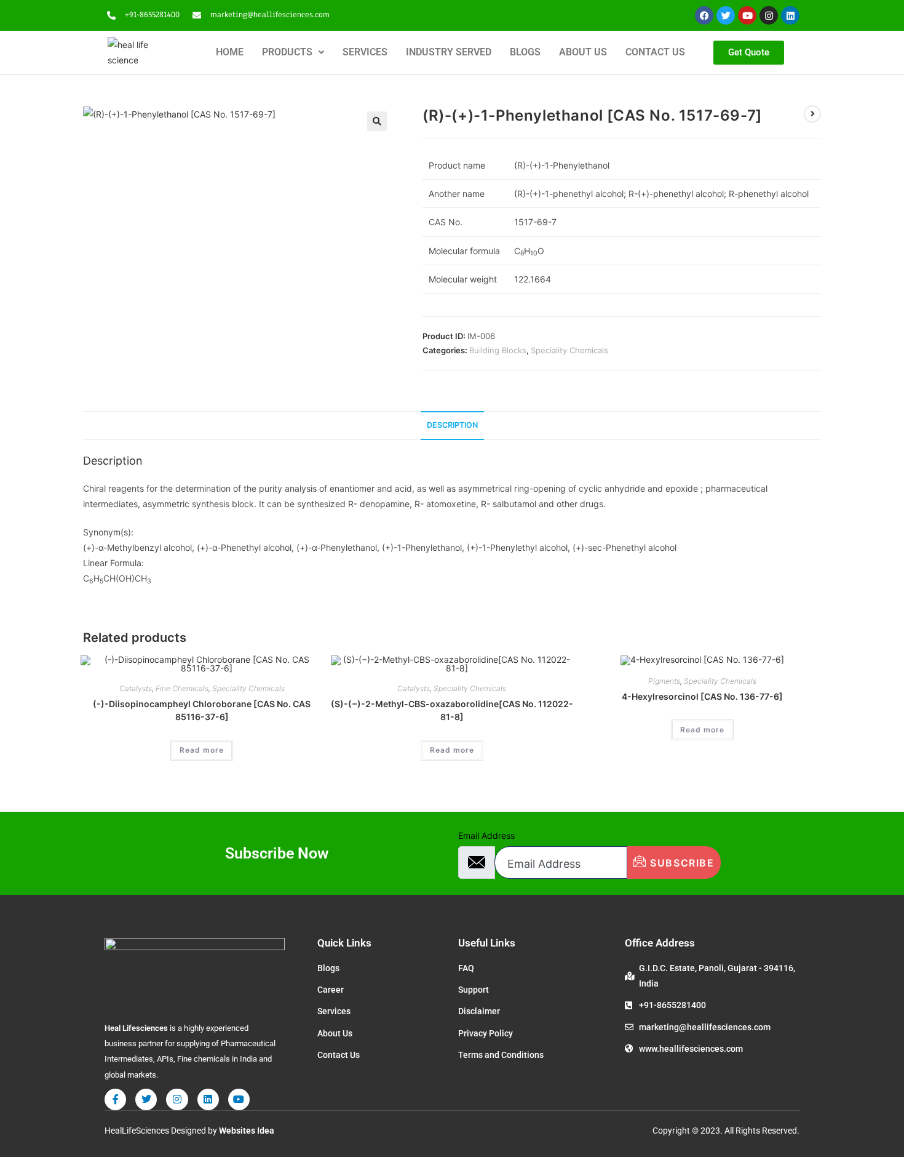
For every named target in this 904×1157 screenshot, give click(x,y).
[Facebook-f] (115, 1099)
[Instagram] (768, 15)
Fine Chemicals (182, 688)
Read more (202, 750)
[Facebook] (704, 15)
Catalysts (135, 688)
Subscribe (681, 863)
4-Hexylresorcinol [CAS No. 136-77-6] (702, 696)
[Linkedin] (790, 15)
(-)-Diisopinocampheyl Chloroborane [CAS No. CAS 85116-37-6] (202, 710)
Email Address (486, 835)
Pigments (664, 681)
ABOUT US (583, 52)
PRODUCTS (287, 52)
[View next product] (812, 113)
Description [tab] (452, 425)
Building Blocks (497, 350)
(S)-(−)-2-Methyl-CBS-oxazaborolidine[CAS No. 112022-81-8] (452, 710)
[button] (293, 52)
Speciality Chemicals (569, 350)
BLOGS (525, 52)
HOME (230, 52)
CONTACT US (655, 52)
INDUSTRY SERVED (448, 52)
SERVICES (365, 52)
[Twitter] (725, 15)
